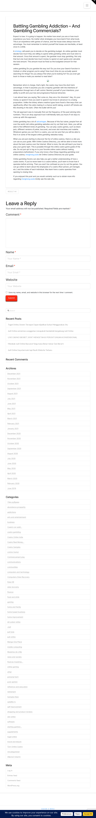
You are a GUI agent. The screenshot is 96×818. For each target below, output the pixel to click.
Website (11, 280)
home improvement (15, 617)
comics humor (13, 552)
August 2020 (12, 453)
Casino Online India (15, 537)
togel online (12, 737)
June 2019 (11, 488)
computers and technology (18, 572)
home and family (14, 607)
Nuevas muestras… (15, 662)
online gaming (13, 667)
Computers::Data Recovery (18, 577)
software (10, 722)
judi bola (10, 632)
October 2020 (13, 443)
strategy (18, 51)
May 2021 (11, 408)
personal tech (12, 677)
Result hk (12, 191)
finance (10, 592)
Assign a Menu (48, 809)
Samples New (13, 697)
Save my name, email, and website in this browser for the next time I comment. (40, 292)
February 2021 (13, 423)
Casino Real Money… (15, 542)
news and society (14, 657)
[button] (87, 5)
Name (11, 252)
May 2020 (11, 468)
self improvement (14, 707)
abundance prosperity (16, 507)
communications (14, 562)
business (10, 522)
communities (12, 567)
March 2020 (12, 478)
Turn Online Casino (15, 747)
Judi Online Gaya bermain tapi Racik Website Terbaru (30, 350)
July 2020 (11, 458)
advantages (41, 121)
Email (10, 266)
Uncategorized (13, 752)
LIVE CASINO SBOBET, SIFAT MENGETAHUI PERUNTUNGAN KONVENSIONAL (42, 337)
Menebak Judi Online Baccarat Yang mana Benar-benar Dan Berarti (36, 344)
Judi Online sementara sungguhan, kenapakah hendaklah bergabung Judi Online (40, 331)
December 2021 (13, 374)
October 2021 (13, 383)
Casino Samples (13, 547)
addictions (11, 512)
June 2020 (11, 463)
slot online (11, 717)
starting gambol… (14, 727)
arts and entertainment (16, 517)
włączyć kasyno (13, 757)
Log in (9, 770)
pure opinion (12, 682)
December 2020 (14, 433)
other (9, 672)
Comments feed (13, 780)
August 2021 (12, 393)
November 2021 (13, 379)
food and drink (13, 597)
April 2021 (11, 413)
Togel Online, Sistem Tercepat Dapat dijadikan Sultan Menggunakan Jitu (38, 324)
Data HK (10, 582)
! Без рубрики (13, 502)
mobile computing (14, 647)
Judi (9, 627)
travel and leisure (14, 742)
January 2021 (12, 428)
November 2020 (14, 438)
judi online (11, 637)
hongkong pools (32, 154)
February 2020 (13, 483)
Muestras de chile (14, 652)
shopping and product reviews (19, 712)
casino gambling (14, 532)
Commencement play (16, 557)
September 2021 (14, 388)
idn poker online (13, 622)
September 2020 (14, 448)
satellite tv (11, 702)
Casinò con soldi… (14, 527)
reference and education (17, 687)
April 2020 (11, 473)
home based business (16, 612)
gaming (10, 602)
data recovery (13, 587)
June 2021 (11, 403)
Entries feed (12, 775)
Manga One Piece (14, 642)
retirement (11, 692)
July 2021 (11, 399)
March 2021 (12, 418)
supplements (12, 732)
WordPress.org (13, 785)
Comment (13, 214)
